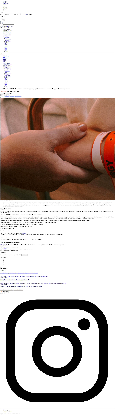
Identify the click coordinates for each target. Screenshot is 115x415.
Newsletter (5, 4)
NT (6, 50)
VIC (6, 44)
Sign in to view (24, 233)
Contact (4, 411)
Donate (11, 26)
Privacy (4, 409)
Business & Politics (6, 34)
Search (1, 25)
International (7, 75)
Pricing (4, 8)
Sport (6, 38)
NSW (6, 43)
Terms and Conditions (7, 410)
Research (2, 242)
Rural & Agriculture (6, 33)
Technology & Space (7, 32)
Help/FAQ (5, 7)
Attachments (12, 96)
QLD (6, 45)
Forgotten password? (25, 14)
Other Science (8, 39)
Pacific (6, 42)
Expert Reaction (18, 96)
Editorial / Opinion (4, 244)
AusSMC (4, 1)
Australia (7, 40)
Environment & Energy (7, 30)
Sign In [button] (5, 10)
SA (6, 46)
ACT (6, 51)
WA (6, 48)
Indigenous (7, 37)
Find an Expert (3, 26)
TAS (6, 49)
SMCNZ (4, 2)
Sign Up (8, 26)
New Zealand (7, 41)
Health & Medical (6, 29)
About (4, 6)
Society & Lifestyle (6, 31)
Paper (5, 248)
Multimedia (7, 96)
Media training (5, 3)
